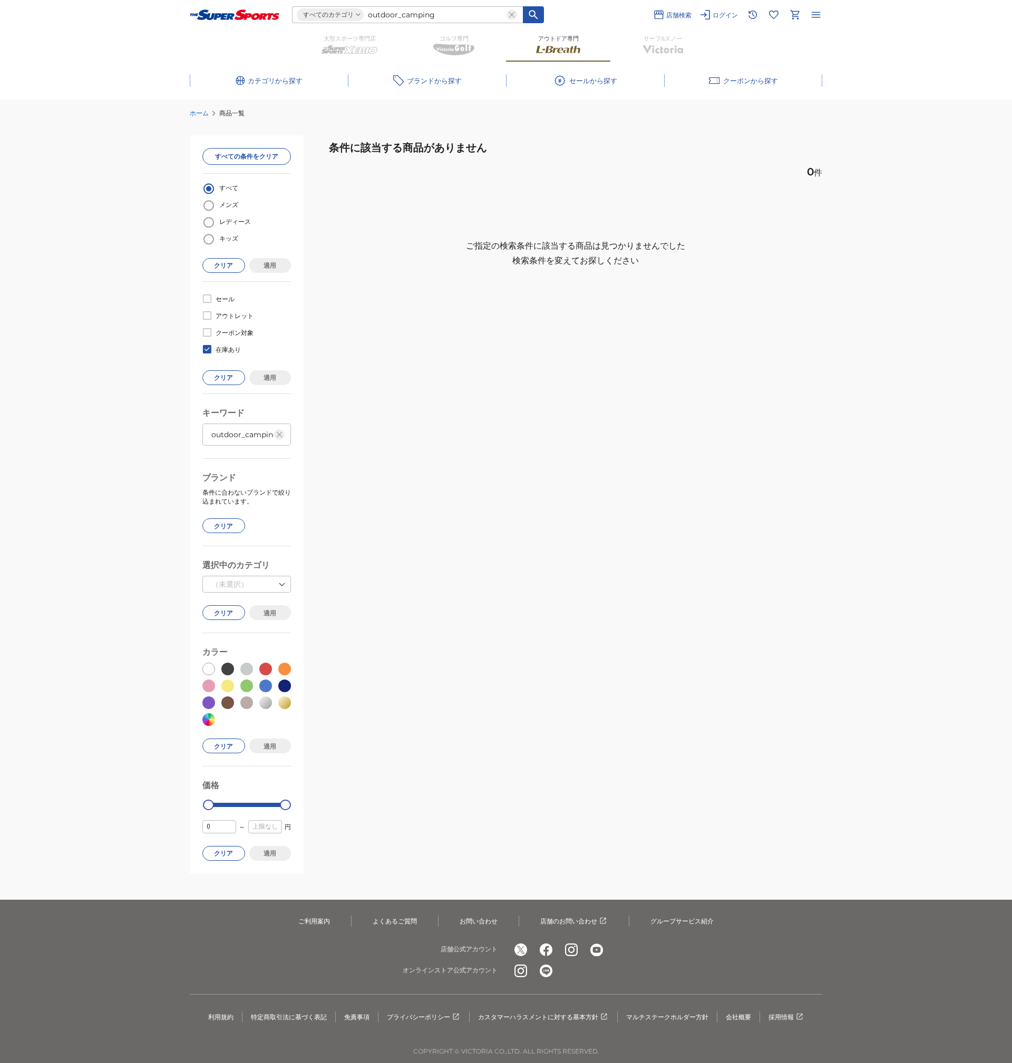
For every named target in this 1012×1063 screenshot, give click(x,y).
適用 (270, 265)
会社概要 (738, 1017)
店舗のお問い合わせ (568, 921)
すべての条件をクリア (246, 156)
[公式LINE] (546, 970)
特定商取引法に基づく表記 (289, 1017)
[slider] (208, 805)
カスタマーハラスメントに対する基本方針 (538, 1017)
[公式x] (520, 949)
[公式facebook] (546, 949)
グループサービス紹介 (682, 921)
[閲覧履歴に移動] (752, 14)
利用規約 (220, 1017)
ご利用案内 (314, 921)
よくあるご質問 (395, 921)
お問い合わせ (479, 921)
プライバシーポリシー (418, 1017)
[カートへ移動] (795, 14)
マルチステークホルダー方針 (667, 1017)
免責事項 (356, 1017)
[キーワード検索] (533, 14)
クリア (223, 265)
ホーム (199, 113)
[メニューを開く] (816, 14)
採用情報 (781, 1017)
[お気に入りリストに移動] (773, 14)
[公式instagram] (571, 949)
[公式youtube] (596, 949)
